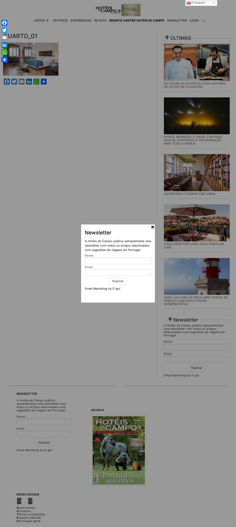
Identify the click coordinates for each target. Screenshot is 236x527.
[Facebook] (4, 23)
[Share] (4, 59)
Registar (118, 281)
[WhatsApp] (4, 52)
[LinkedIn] (4, 45)
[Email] (4, 37)
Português (198, 2)
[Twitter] (4, 30)
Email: (89, 267)
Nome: (89, 255)
